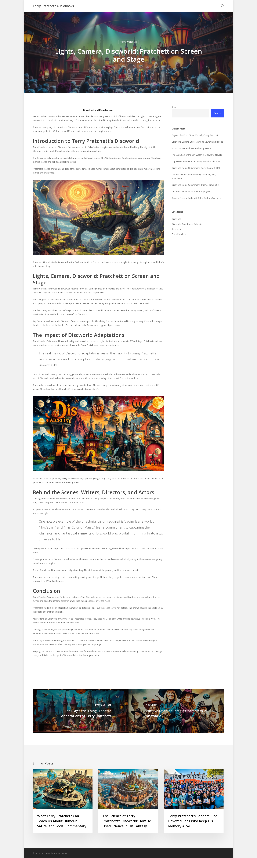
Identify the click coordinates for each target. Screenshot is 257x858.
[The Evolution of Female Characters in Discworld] (176, 711)
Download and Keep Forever (98, 110)
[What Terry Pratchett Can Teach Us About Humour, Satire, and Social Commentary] (63, 801)
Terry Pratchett (128, 41)
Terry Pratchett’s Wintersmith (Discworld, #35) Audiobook (194, 176)
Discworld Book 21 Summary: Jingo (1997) (192, 191)
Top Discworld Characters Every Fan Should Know (196, 161)
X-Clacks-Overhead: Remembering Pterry (191, 148)
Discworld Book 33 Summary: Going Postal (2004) (196, 168)
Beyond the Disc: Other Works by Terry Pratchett (195, 135)
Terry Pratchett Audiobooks (53, 5)
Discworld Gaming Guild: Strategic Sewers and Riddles (197, 141)
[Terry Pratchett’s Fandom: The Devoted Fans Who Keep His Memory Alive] (194, 801)
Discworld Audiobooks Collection (187, 224)
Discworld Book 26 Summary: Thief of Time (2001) (196, 184)
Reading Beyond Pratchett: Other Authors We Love (196, 198)
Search (175, 107)
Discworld (176, 219)
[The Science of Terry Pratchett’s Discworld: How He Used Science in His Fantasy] (128, 801)
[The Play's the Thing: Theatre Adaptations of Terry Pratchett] (80, 711)
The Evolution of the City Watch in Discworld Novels (197, 154)
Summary (176, 229)
